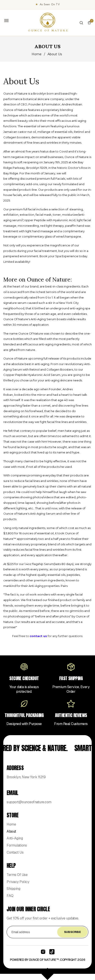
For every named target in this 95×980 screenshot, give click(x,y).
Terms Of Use (17, 874)
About (11, 831)
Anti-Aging (15, 838)
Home (37, 54)
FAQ (10, 895)
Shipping (13, 888)
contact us (38, 636)
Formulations (17, 845)
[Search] (81, 23)
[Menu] (6, 20)
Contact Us (15, 852)
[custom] (43, 951)
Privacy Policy (18, 881)
